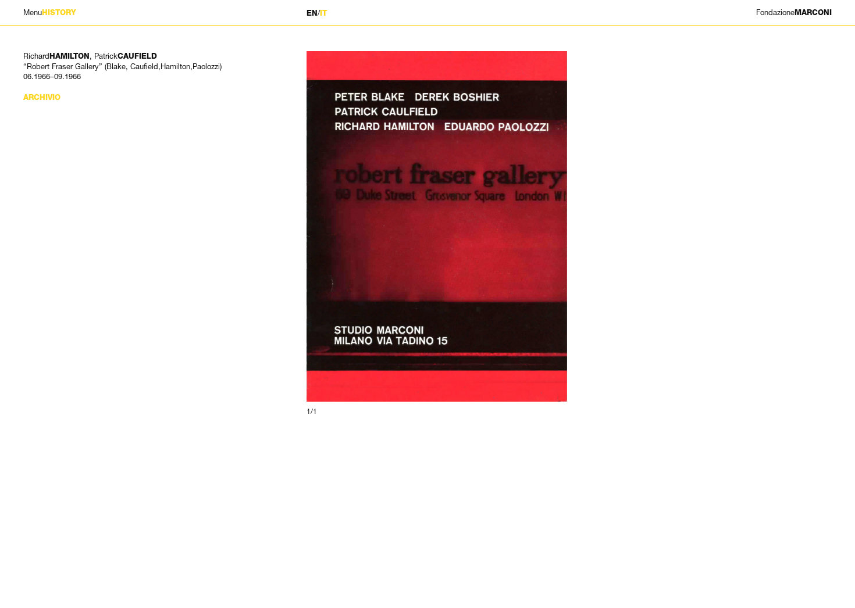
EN (312, 13)
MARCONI (794, 12)
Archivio (41, 97)
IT (323, 13)
